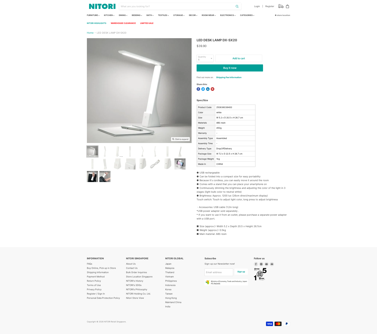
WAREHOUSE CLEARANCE (123, 23)
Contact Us (132, 268)
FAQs (89, 263)
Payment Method (96, 276)
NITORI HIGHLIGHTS (96, 23)
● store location (282, 15)
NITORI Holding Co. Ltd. (138, 293)
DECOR (192, 15)
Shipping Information (98, 272)
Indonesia (170, 285)
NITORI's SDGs (134, 285)
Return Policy (94, 280)
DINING (122, 15)
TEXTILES (163, 15)
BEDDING (136, 15)
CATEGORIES (246, 15)
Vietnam (169, 276)
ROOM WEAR (208, 15)
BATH (149, 15)
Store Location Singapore (139, 276)
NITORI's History (134, 280)
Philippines (171, 280)
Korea (168, 289)
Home (90, 32)
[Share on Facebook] (198, 89)
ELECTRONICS (227, 15)
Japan (168, 263)
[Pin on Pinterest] (212, 89)
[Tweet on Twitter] (203, 89)
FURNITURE (92, 15)
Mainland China (173, 302)
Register (269, 6)
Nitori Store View (135, 298)
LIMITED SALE (146, 23)
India (167, 306)
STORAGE (178, 15)
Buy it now (230, 67)
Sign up (241, 271)
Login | (258, 6)
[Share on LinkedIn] (208, 89)
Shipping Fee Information (229, 77)
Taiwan (169, 293)
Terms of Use (94, 285)
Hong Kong (171, 298)
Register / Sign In (96, 293)
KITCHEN (108, 15)
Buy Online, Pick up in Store (101, 268)
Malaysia (169, 268)
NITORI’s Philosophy (136, 289)
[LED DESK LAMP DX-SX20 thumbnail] (92, 151)
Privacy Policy (94, 289)
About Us (131, 263)
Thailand (169, 272)
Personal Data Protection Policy (103, 298)
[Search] (237, 6)
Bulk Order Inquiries (136, 272)
